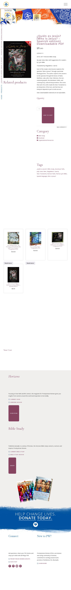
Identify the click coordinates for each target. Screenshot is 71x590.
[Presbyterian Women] (6, 4)
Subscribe (14, 413)
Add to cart (48, 115)
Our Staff (13, 561)
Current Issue (15, 399)
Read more (8, 263)
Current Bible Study (17, 451)
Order (12, 465)
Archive (16, 402)
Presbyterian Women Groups (20, 558)
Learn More (43, 563)
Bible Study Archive (17, 454)
